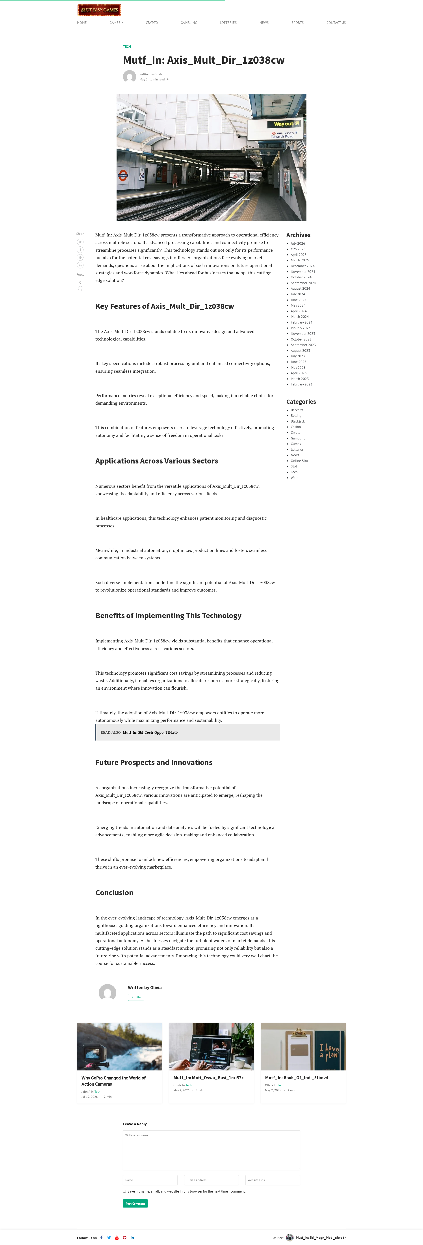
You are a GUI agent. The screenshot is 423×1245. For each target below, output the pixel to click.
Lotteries (228, 22)
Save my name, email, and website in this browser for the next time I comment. (186, 1191)
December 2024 (303, 266)
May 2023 (298, 367)
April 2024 (299, 311)
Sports (297, 22)
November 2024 (303, 271)
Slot (294, 466)
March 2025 (300, 260)
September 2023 (303, 344)
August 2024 (300, 288)
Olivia (177, 1085)
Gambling (189, 22)
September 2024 (303, 283)
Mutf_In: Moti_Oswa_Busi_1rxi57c (208, 1078)
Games (115, 22)
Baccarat (297, 410)
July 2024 (298, 294)
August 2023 (300, 350)
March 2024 (300, 316)
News (264, 22)
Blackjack (298, 421)
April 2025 (299, 254)
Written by (151, 74)
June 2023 (298, 361)
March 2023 (300, 378)
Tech (127, 46)
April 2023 (299, 373)
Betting (296, 415)
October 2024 (301, 277)
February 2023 (301, 384)
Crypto (152, 22)
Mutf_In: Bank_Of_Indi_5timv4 (296, 1078)
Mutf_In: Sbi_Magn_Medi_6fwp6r (321, 1237)
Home (82, 22)
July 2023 (298, 356)
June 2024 (298, 300)
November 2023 (303, 333)
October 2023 (301, 339)
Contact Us (336, 22)
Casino (296, 426)
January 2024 (301, 328)
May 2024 (298, 305)
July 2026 (298, 243)
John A (86, 1091)
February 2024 (301, 322)
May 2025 (298, 249)
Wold (295, 477)
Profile (136, 997)
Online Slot (299, 460)
